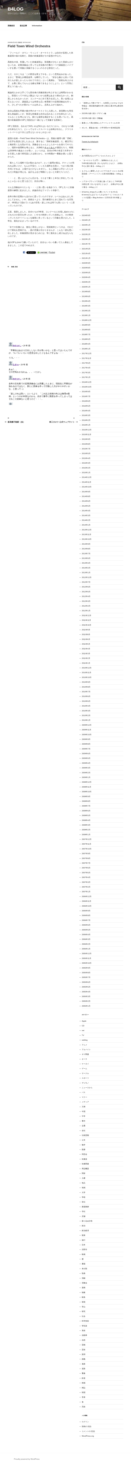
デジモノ (85, 1083)
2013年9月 (86, 544)
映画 (83, 1254)
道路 (83, 1369)
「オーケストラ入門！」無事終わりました (99, 160)
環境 (83, 1302)
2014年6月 (86, 501)
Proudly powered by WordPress (27, 1459)
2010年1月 (86, 720)
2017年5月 (86, 363)
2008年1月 (86, 835)
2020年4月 (86, 277)
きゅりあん (50, 147)
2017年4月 (86, 368)
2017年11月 (86, 358)
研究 (83, 1311)
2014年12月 (86, 477)
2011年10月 (86, 625)
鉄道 (83, 1378)
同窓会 (84, 1154)
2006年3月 (86, 939)
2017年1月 (86, 377)
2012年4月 (86, 596)
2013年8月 (86, 549)
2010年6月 (86, 696)
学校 (83, 1197)
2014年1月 (86, 525)
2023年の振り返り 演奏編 (92, 118)
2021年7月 (86, 244)
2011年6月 (86, 639)
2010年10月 (86, 677)
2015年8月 (86, 444)
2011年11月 (86, 620)
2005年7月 (86, 977)
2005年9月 (86, 968)
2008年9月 (86, 796)
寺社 (83, 1211)
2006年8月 (86, 915)
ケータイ (85, 1064)
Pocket (52, 252)
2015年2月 (86, 468)
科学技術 (85, 1321)
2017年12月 (86, 353)
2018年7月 (86, 334)
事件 (83, 1121)
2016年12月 (86, 382)
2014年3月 (86, 515)
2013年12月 (86, 530)
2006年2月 (86, 944)
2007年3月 (86, 882)
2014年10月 (86, 487)
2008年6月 (86, 811)
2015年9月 (86, 439)
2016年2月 (86, 420)
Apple (84, 1021)
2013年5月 (86, 558)
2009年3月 (86, 768)
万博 (83, 1107)
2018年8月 (86, 330)
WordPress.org (88, 1436)
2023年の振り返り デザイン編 (94, 113)
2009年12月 (86, 725)
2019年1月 (86, 315)
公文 (83, 1140)
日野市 (84, 1249)
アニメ (84, 1045)
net (83, 1030)
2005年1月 (86, 1006)
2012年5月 (86, 592)
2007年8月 (86, 858)
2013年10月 (86, 539)
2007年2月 (86, 887)
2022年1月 (86, 239)
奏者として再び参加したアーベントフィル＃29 (101, 123)
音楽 (16, 266)
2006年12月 (86, 896)
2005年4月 (86, 992)
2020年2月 (86, 282)
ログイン (85, 1422)
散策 (83, 1235)
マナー (84, 1097)
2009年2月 (86, 773)
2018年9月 (86, 325)
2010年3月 (86, 711)
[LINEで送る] (42, 252)
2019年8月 (86, 292)
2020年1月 (86, 287)
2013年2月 (86, 568)
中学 (83, 1116)
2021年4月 (86, 253)
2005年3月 (86, 996)
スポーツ (85, 1078)
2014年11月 (86, 482)
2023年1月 (86, 225)
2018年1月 (86, 349)
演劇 (83, 1278)
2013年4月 (86, 563)
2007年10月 (86, 849)
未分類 (84, 1269)
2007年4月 (86, 877)
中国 (83, 1111)
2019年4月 (86, 301)
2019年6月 (86, 296)
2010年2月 (86, 715)
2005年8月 (86, 973)
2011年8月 (86, 634)
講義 (83, 1359)
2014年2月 (86, 520)
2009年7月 (86, 749)
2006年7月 (86, 920)
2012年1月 (86, 611)
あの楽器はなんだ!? (90, 156)
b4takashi (27, 42)
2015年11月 (86, 434)
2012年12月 (86, 577)
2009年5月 (86, 758)
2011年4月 (86, 649)
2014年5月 (86, 506)
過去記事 (23, 26)
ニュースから (87, 1088)
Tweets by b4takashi (90, 142)
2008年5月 (86, 815)
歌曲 (83, 1273)
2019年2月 (86, 311)
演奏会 (84, 1283)
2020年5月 (86, 273)
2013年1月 (86, 573)
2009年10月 (86, 735)
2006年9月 (86, 911)
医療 (83, 1149)
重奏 (83, 1373)
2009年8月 (86, 744)
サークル (85, 1073)
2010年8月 (86, 687)
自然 (83, 1340)
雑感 (12, 266)
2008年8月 (86, 801)
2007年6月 (86, 868)
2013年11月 (86, 534)
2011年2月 (86, 658)
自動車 (84, 1335)
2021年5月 (86, 249)
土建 (83, 1178)
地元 (83, 1183)
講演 (83, 1354)
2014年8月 (86, 496)
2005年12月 (86, 953)
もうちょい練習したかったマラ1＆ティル (98, 171)
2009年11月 (86, 730)
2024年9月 (86, 215)
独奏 (83, 1292)
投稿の (86, 1426)
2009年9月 (86, 739)
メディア (85, 1102)
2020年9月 (86, 263)
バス (83, 1092)
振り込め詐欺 (87, 1221)
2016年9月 (86, 392)
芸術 (83, 1350)
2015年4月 (86, 458)
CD (83, 1026)
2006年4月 (86, 934)
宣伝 (83, 1202)
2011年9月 (86, 630)
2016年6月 (86, 401)
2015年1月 (86, 473)
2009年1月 (86, 777)
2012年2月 (86, 606)
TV (83, 1035)
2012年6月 (86, 587)
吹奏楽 (84, 1159)
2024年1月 (86, 220)
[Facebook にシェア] (24, 252)
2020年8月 (86, 268)
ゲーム (84, 1068)
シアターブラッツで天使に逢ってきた (97, 181)
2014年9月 (86, 492)
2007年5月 (86, 873)
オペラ (84, 1059)
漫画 (83, 1288)
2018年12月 (86, 320)
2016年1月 (86, 425)
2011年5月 (86, 644)
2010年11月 (86, 672)
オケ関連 (85, 1054)
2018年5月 (86, 339)
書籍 (83, 1264)
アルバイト (86, 1050)
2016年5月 (86, 406)
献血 (83, 1297)
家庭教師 (85, 1207)
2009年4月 (86, 763)
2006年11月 (86, 901)
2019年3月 (86, 306)
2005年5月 (86, 987)
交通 (83, 1126)
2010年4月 (86, 706)
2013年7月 (86, 554)
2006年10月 (86, 906)
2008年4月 (86, 820)
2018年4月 (86, 344)
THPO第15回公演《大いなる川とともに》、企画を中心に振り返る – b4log (102, 184)
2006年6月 (86, 925)
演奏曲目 (11, 26)
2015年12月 (86, 430)
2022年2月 (86, 234)
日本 (83, 1245)
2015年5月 (86, 453)
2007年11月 (86, 844)
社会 (83, 1316)
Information (37, 26)
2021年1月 (86, 258)
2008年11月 (86, 787)
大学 (83, 1192)
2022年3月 (86, 230)
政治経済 (85, 1230)
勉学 (83, 1145)
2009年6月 (86, 753)
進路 (83, 1364)
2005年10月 (86, 963)
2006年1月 (86, 949)
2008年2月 (86, 830)
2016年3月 (86, 415)
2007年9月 (86, 853)
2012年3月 (86, 601)
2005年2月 (86, 1001)
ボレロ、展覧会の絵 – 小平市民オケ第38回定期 (101, 128)
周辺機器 (85, 1169)
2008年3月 (86, 825)
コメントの (88, 1431)
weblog (85, 1040)
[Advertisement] (102, 62)
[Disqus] (41, 304)
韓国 (83, 1392)
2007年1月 (86, 892)
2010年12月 (86, 668)
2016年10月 (86, 387)
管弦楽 (84, 1326)
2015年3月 (86, 463)
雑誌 (83, 1388)
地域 (83, 1188)
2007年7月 (86, 863)
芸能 (83, 1345)
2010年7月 (86, 692)
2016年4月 (86, 411)
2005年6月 (86, 982)
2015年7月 (86, 449)
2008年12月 (86, 782)
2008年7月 (86, 806)
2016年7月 (86, 396)
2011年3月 (86, 654)
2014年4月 (86, 511)
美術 (83, 1330)
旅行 (83, 1240)
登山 (83, 1307)
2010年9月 (86, 682)
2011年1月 (86, 663)
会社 (83, 1131)
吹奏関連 (85, 1164)
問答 (83, 1173)
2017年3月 (86, 373)
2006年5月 (86, 930)
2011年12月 (86, 615)
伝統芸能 (85, 1135)
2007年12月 (86, 839)
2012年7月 (86, 582)
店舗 (83, 1216)
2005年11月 (86, 958)
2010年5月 (86, 701)
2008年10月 (86, 792)
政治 (83, 1226)
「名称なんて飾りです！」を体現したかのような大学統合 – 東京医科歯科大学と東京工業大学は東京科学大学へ (102, 106)
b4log (16, 9)
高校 (83, 1407)
